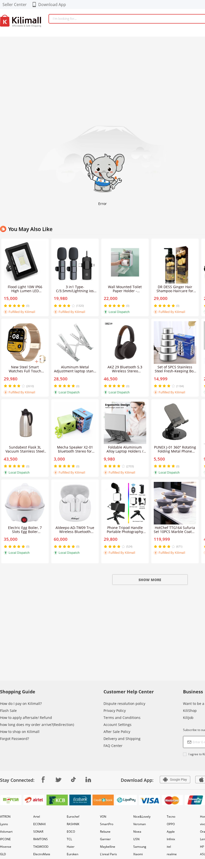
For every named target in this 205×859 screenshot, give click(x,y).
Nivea (137, 831)
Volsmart (6, 831)
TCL (69, 839)
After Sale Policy (117, 731)
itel (169, 846)
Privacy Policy (115, 710)
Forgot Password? (14, 738)
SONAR (38, 831)
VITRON (5, 816)
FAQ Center (113, 745)
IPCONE (5, 839)
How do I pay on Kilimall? (21, 703)
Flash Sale (8, 710)
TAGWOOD (40, 846)
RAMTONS (40, 839)
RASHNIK (73, 824)
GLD (3, 854)
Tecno (171, 816)
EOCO (71, 831)
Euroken (72, 854)
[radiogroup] (14, 305)
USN (136, 839)
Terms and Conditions (122, 717)
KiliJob (188, 717)
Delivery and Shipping (122, 738)
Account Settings (118, 724)
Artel (36, 816)
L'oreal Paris (108, 854)
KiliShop (190, 710)
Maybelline (107, 846)
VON (103, 816)
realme (172, 854)
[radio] (6, 305)
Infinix (171, 839)
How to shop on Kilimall (20, 731)
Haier (70, 846)
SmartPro (106, 824)
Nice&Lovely (141, 816)
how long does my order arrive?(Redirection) (37, 724)
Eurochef (73, 816)
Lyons (4, 824)
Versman (139, 824)
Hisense (5, 846)
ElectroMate (41, 854)
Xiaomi (138, 854)
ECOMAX (39, 824)
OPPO (171, 824)
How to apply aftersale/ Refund (26, 717)
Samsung (139, 846)
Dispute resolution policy (124, 703)
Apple (171, 831)
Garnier (105, 839)
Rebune (105, 831)
